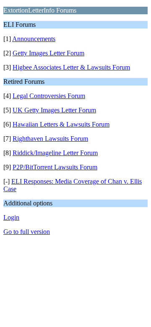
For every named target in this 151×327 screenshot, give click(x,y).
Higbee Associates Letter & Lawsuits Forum (71, 67)
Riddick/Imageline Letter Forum (55, 152)
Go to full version (26, 231)
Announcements (33, 38)
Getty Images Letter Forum (48, 53)
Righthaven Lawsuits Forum (50, 138)
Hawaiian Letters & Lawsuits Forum (61, 124)
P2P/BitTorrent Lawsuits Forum (55, 167)
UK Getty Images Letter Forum (54, 110)
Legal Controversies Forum (49, 95)
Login (11, 217)
